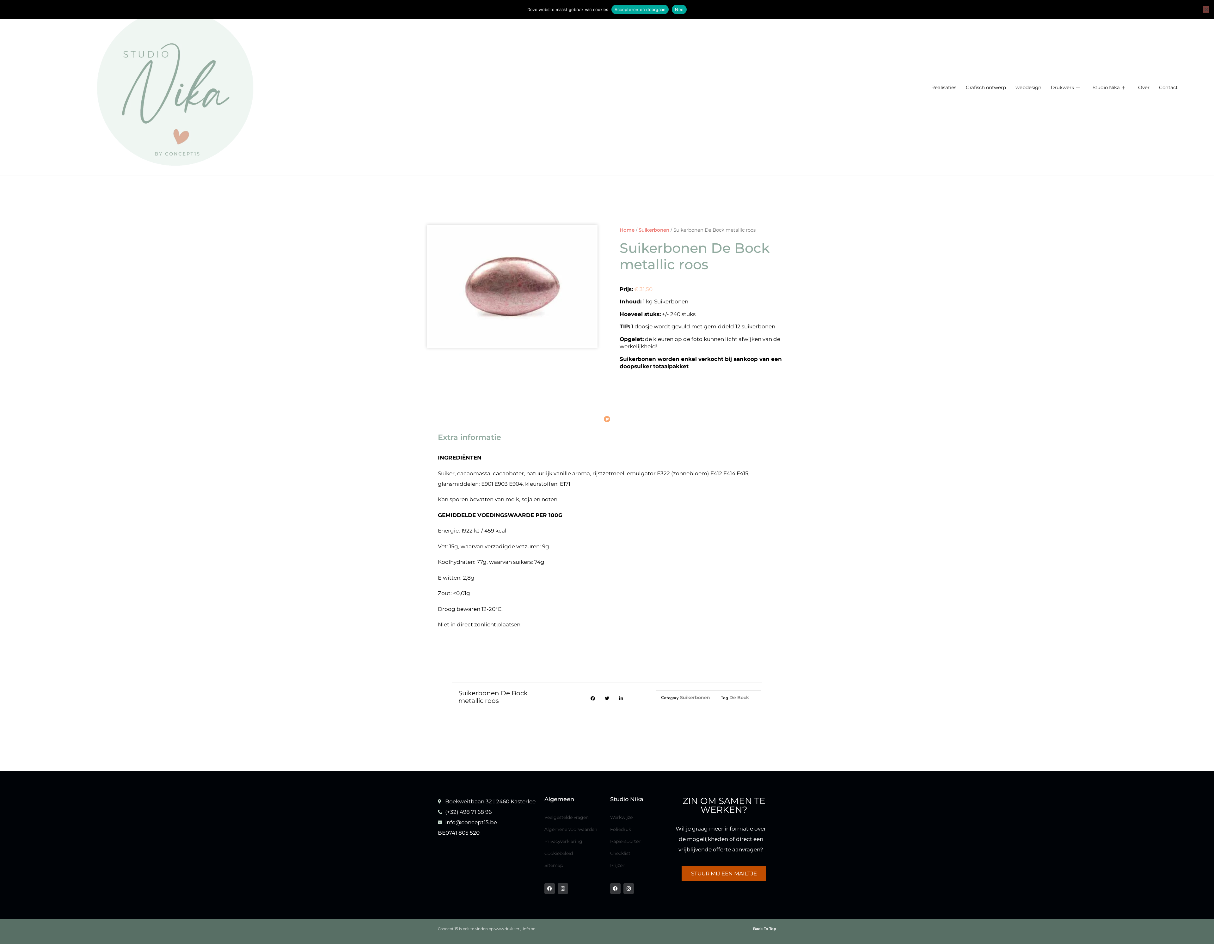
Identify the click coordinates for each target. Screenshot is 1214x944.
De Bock (739, 697)
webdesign (1028, 87)
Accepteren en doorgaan (640, 9)
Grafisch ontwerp (986, 87)
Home (627, 230)
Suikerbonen (654, 230)
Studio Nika (1106, 87)
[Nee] (1206, 9)
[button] (593, 698)
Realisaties (943, 87)
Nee (679, 9)
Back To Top (764, 928)
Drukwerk (1062, 87)
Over (1144, 87)
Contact (1168, 87)
